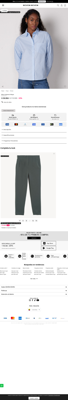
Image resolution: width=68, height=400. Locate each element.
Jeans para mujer (37, 274)
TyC (52, 1)
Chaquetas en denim (38, 268)
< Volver (4, 10)
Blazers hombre (26, 268)
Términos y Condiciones (54, 395)
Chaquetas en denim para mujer (62, 268)
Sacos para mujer (14, 271)
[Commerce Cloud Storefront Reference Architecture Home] (30, 5)
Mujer (2, 90)
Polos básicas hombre (27, 271)
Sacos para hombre (26, 274)
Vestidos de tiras (60, 271)
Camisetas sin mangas (15, 268)
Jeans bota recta (14, 274)
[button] (62, 5)
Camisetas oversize (38, 271)
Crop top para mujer (61, 272)
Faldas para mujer (15, 272)
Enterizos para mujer (50, 272)
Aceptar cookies (34, 398)
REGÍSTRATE (34, 238)
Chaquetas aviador (49, 268)
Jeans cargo (2, 272)
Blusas (11, 90)
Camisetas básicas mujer (50, 274)
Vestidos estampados (50, 271)
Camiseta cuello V (3, 268)
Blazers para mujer (4, 271)
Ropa (7, 90)
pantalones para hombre (62, 274)
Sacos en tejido (3, 274)
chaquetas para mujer (27, 272)
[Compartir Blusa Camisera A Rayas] (2, 86)
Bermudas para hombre (39, 272)
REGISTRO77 (42, 1)
